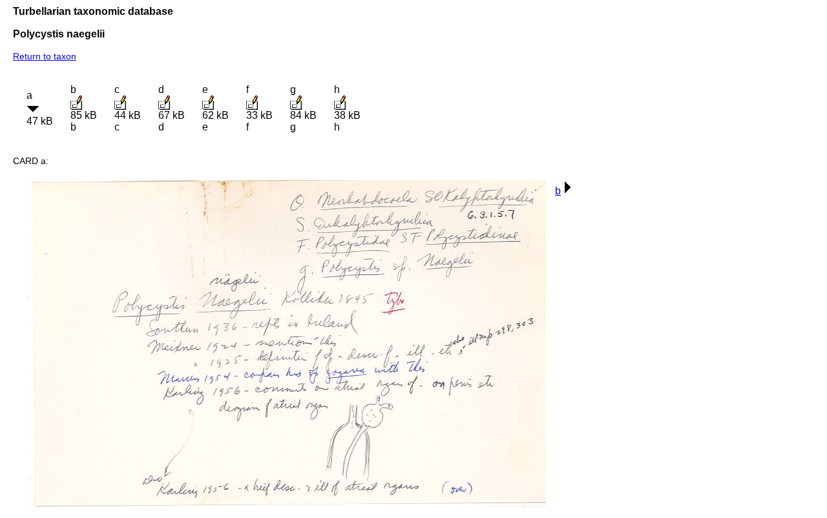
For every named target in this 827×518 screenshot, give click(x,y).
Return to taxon (44, 56)
